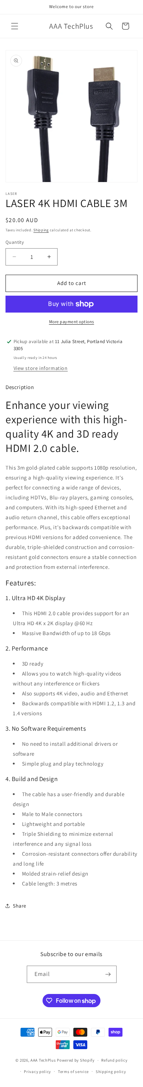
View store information (41, 368)
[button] (15, 26)
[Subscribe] (108, 974)
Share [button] (19, 905)
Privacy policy (37, 1071)
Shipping (41, 230)
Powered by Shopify (76, 1060)
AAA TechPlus (43, 1060)
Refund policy (114, 1060)
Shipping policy (111, 1071)
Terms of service (73, 1071)
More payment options (71, 321)
